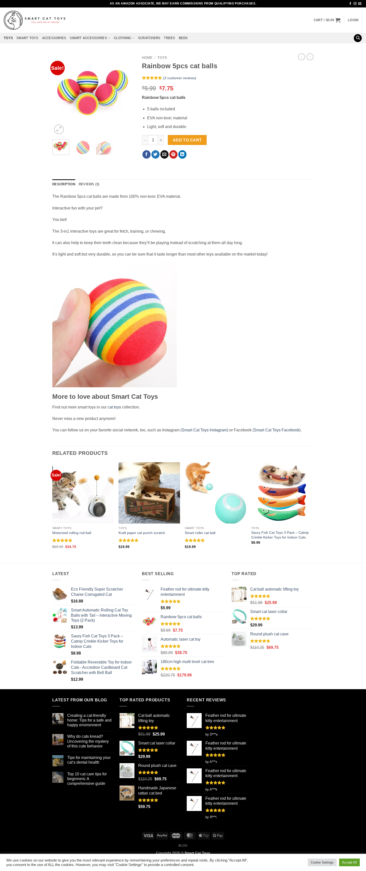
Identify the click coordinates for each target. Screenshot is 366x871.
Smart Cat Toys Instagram (204, 430)
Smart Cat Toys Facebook (276, 430)
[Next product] (301, 56)
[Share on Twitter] (155, 154)
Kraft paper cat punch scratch (142, 533)
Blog (183, 845)
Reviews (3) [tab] (89, 184)
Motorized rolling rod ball (71, 533)
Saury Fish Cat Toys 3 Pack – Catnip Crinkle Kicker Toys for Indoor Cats (280, 535)
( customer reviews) (179, 78)
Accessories (54, 38)
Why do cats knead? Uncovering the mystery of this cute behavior (88, 741)
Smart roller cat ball (200, 533)
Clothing (122, 38)
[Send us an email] (359, 3)
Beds (183, 38)
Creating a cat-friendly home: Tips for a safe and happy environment (89, 720)
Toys (8, 38)
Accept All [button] (349, 862)
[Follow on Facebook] (350, 3)
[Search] (358, 38)
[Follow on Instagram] (355, 3)
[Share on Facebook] (146, 154)
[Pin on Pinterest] (173, 154)
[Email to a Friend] (164, 154)
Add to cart (187, 140)
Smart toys (27, 38)
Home (147, 58)
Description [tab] (63, 184)
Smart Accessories (88, 38)
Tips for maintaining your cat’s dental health (89, 759)
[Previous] (60, 94)
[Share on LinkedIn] (182, 154)
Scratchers (149, 38)
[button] (327, 20)
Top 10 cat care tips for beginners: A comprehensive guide (87, 779)
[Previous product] (309, 56)
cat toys (114, 407)
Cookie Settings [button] (322, 862)
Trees (169, 38)
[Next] (126, 94)
